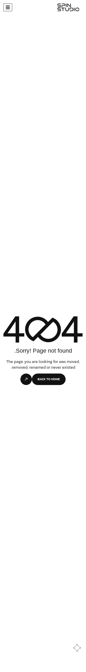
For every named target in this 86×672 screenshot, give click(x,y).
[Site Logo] (68, 8)
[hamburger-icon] (7, 7)
